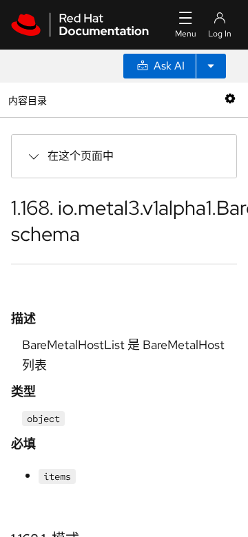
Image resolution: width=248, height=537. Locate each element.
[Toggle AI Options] (211, 66)
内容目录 (27, 99)
